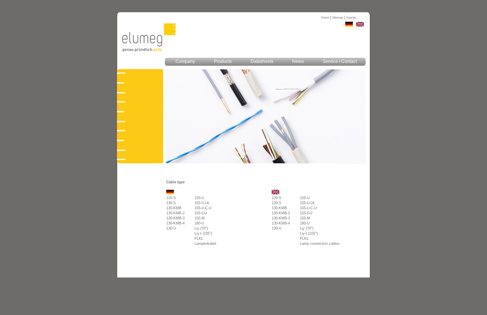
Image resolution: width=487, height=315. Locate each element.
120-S (171, 198)
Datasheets (262, 61)
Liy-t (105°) (203, 233)
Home (325, 17)
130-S (171, 203)
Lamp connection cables (320, 243)
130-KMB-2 (175, 213)
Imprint (351, 17)
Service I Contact (340, 61)
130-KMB (173, 208)
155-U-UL (202, 203)
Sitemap (337, 17)
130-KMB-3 (175, 218)
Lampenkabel (205, 243)
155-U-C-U (202, 208)
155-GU (200, 213)
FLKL (198, 238)
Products (223, 61)
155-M (199, 218)
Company (185, 61)
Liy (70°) (201, 228)
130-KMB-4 (175, 223)
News (298, 61)
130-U (171, 228)
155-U (199, 198)
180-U (199, 223)
